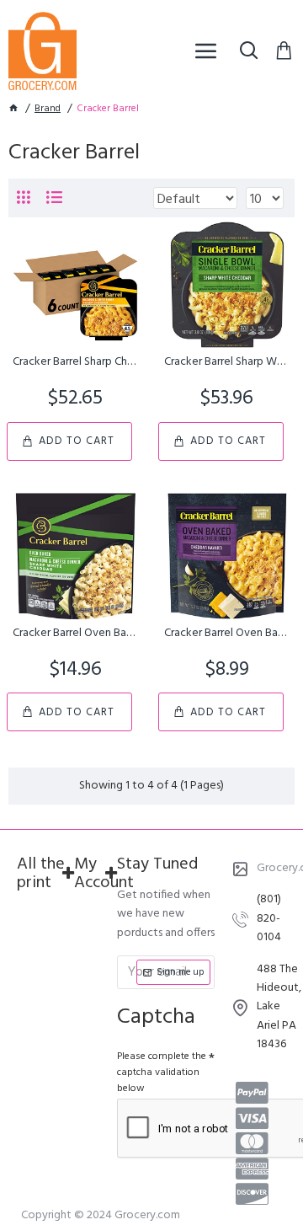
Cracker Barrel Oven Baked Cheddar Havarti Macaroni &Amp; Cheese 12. (227, 633)
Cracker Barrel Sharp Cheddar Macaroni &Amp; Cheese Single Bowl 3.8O (76, 362)
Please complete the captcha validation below (161, 1072)
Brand (48, 109)
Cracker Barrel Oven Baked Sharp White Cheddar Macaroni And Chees (76, 633)
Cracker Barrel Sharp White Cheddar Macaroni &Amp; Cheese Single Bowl (227, 362)
